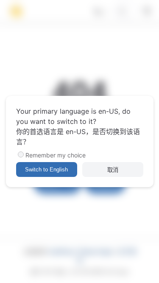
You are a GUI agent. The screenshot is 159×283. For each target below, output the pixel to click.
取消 (112, 170)
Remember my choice (55, 155)
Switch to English (46, 169)
